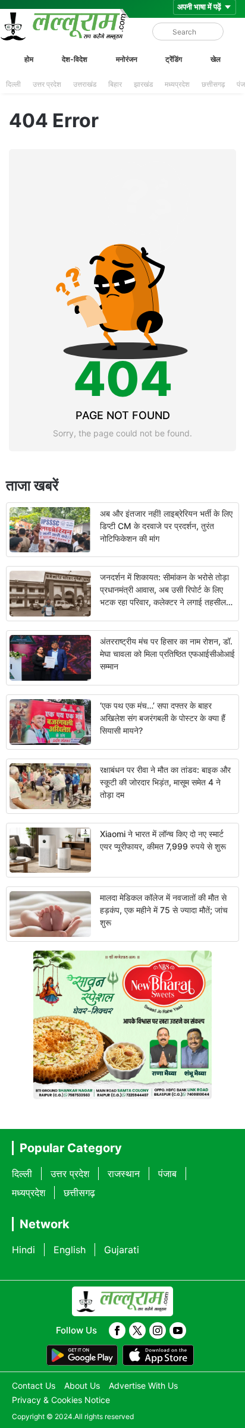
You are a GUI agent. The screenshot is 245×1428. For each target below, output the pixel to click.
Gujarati (121, 1250)
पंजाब (167, 1173)
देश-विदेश (74, 59)
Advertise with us (143, 1385)
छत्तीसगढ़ (213, 84)
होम (28, 59)
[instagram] (157, 1330)
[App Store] (158, 1355)
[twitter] (137, 1330)
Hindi (23, 1250)
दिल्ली (13, 84)
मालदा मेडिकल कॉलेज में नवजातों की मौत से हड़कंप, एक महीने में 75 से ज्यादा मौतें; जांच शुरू (164, 909)
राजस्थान (124, 1173)
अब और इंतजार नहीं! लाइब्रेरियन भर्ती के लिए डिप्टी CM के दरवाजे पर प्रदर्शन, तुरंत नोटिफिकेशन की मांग (166, 525)
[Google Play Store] (82, 1355)
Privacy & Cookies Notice (61, 1400)
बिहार (115, 84)
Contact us (33, 1385)
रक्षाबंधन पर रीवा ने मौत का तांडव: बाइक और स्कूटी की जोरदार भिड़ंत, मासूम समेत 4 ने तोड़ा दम (165, 782)
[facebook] (117, 1330)
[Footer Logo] (122, 1301)
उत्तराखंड (84, 84)
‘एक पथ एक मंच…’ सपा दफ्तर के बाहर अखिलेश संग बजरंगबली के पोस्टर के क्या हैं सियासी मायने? (162, 717)
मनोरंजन (126, 59)
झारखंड (143, 84)
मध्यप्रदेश (177, 84)
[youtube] (178, 1330)
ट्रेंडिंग (173, 59)
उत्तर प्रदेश (47, 84)
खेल (216, 59)
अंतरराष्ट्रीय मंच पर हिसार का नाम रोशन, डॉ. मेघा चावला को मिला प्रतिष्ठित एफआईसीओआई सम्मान (167, 653)
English (70, 1250)
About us (82, 1385)
